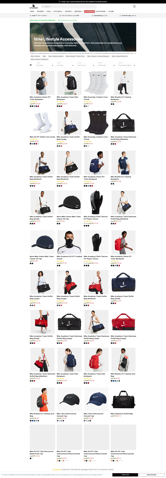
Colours (80, 62)
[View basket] (134, 6)
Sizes (58, 62)
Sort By (121, 62)
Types (38, 62)
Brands (100, 62)
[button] (52, 65)
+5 (67, 460)
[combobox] (44, 65)
